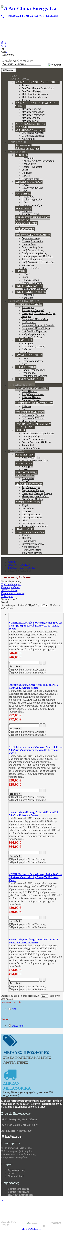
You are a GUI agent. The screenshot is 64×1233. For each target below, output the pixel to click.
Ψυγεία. (26, 535)
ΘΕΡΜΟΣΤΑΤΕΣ (24, 229)
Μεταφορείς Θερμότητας (35, 288)
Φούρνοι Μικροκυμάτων (35, 526)
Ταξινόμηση (7, 596)
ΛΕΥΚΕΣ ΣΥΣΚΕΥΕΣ (27, 502)
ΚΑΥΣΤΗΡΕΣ (23, 193)
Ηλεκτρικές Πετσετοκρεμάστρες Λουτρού (38, 315)
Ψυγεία (25, 505)
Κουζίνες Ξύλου (30, 280)
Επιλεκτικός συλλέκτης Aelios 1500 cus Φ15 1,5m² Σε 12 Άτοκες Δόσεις (33, 686)
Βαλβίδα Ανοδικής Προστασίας (38, 262)
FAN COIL (21, 126)
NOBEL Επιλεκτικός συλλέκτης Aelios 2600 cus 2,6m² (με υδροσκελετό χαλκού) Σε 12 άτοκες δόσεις (35, 877)
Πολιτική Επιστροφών (20, 1194)
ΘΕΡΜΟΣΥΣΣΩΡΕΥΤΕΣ (29, 378)
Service (12, 1173)
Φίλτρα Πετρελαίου (32, 259)
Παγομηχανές (29, 541)
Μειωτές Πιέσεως (31, 268)
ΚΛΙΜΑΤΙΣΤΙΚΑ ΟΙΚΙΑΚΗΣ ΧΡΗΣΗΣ (37, 82)
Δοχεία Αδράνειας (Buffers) (36, 442)
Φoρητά (26, 100)
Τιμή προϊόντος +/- (11, 584)
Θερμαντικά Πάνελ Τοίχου (36, 328)
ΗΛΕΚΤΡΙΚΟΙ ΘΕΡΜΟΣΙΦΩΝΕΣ (34, 403)
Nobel (15, 1008)
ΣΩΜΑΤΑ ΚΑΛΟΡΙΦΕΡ (28, 181)
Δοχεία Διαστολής (31, 238)
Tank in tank (28, 445)
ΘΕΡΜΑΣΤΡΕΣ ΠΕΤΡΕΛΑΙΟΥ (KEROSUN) (32, 219)
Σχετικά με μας (16, 1170)
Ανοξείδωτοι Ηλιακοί (33, 394)
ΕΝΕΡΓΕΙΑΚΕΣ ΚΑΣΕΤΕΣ (30, 291)
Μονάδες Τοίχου (30, 120)
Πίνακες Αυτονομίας (32, 241)
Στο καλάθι (15, 666)
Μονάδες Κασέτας (31, 109)
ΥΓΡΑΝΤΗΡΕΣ (23, 463)
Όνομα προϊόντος (10, 587)
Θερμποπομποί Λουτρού (35, 375)
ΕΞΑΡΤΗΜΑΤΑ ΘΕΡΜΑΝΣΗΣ (32, 235)
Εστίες (25, 520)
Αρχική (12, 561)
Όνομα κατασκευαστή (12, 593)
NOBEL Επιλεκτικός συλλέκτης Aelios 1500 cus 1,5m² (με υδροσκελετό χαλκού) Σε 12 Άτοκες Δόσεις (35, 625)
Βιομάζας (27, 172)
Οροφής (26, 481)
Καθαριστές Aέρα (31, 457)
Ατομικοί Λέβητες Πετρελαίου (38, 160)
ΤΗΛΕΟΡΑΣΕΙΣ (24, 529)
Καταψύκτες (28, 508)
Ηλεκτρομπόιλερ (31, 436)
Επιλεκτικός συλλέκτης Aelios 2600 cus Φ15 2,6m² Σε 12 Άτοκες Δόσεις (33, 941)
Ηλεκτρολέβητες (30, 178)
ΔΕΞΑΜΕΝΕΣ (23, 208)
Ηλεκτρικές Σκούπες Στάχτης (37, 493)
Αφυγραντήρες (23, 145)
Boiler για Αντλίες (31, 448)
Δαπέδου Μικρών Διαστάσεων (38, 88)
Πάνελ (25, 184)
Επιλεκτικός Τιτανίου (33, 415)
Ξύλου (25, 169)
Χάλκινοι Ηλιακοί (31, 397)
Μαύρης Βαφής (30, 421)
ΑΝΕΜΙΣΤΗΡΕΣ (24, 475)
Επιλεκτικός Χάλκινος (33, 418)
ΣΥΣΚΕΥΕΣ (17, 451)
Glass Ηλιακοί (29, 391)
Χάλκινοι (26, 406)
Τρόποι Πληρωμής (18, 1188)
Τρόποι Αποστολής (18, 1191)
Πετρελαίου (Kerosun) (33, 346)
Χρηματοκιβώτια (30, 546)
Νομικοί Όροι (15, 1176)
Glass (24, 409)
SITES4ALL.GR (31, 1228)
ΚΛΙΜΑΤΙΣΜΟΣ (19, 78)
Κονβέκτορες (29, 322)
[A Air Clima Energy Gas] (29, 8)
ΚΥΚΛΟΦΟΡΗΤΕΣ (26, 223)
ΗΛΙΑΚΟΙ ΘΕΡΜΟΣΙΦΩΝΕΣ (31, 388)
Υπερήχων (27, 466)
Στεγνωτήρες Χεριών (33, 490)
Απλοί (25, 469)
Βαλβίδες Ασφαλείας (33, 250)
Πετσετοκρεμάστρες (32, 187)
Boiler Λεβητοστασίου (33, 439)
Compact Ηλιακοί (31, 400)
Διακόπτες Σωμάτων (32, 247)
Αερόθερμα (28, 294)
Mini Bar (26, 538)
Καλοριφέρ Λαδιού (32, 337)
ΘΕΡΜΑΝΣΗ (17, 151)
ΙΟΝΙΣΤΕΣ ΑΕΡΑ (25, 454)
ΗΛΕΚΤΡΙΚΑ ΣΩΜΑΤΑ (28, 304)
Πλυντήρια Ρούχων (32, 517)
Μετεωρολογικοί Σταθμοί (35, 496)
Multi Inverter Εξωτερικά (35, 94)
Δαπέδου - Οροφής (32, 91)
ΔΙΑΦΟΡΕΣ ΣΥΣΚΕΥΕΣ (29, 484)
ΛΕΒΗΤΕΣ (21, 154)
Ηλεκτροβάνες (29, 244)
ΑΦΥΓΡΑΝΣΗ (18, 142)
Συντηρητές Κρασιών (33, 543)
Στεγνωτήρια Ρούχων (33, 523)
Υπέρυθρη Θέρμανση (33, 334)
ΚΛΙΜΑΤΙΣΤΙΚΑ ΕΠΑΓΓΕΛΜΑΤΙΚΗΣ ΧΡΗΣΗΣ (37, 104)
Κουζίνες (26, 511)
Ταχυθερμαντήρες (31, 487)
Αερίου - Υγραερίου (32, 166)
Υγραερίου (27, 343)
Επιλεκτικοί (18, 1025)
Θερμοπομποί (29, 372)
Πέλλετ (26, 175)
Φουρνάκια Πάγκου (32, 552)
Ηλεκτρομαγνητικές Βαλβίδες (37, 256)
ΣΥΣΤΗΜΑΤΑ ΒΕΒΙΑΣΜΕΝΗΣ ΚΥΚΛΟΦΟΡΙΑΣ (33, 426)
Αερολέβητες (29, 163)
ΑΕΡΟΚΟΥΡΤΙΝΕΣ (26, 472)
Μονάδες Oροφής (31, 117)
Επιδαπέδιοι (28, 478)
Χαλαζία (26, 349)
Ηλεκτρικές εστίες (31, 549)
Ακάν (24, 190)
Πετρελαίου (28, 157)
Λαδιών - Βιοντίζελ (32, 205)
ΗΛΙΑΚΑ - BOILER (21, 385)
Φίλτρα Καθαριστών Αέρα (35, 460)
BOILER (20, 430)
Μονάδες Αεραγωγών (33, 114)
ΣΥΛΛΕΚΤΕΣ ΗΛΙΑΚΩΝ (29, 412)
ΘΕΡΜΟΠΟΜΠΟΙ (25, 367)
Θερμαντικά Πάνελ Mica (35, 319)
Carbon (25, 352)
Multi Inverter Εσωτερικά (35, 97)
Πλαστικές (27, 211)
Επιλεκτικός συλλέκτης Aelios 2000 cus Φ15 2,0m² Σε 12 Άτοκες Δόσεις (33, 814)
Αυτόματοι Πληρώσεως (34, 253)
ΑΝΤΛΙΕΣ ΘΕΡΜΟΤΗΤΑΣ (30, 123)
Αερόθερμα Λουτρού (33, 310)
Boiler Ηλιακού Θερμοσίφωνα (38, 433)
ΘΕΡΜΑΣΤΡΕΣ (23, 340)
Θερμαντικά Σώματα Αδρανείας (38, 325)
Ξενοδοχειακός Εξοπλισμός (29, 532)
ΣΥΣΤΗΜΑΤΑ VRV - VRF (30, 129)
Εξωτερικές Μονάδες (33, 135)
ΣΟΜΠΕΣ (20, 271)
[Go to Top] (2, 1200)
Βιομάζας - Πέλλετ (32, 214)
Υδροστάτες (28, 265)
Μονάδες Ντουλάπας (33, 111)
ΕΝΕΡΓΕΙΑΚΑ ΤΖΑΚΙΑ (29, 285)
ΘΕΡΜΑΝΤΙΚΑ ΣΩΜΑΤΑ (24, 301)
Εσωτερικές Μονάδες (33, 132)
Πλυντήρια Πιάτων (32, 514)
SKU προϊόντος (9, 590)
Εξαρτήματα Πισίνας (32, 499)
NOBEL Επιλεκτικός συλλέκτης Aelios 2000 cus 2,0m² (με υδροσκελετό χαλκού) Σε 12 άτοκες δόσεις (35, 750)
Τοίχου (25, 85)
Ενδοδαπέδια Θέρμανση (34, 331)
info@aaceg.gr (13, 1136)
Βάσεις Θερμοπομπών (33, 369)
